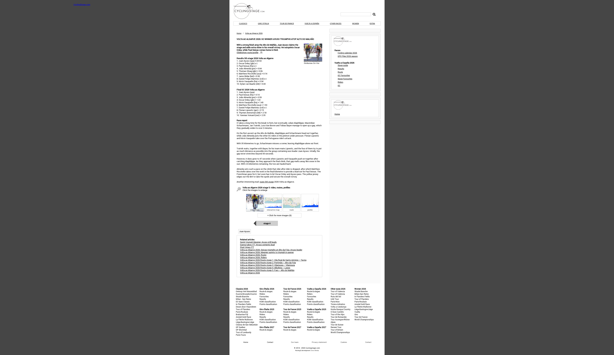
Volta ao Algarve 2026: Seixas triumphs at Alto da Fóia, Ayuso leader (271, 249)
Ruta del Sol (336, 296)
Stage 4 (267, 223)
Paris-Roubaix (242, 312)
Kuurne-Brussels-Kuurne (246, 294)
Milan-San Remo (361, 294)
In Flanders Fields (243, 304)
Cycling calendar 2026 (347, 53)
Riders (340, 82)
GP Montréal (241, 329)
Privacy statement (319, 342)
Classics (243, 23)
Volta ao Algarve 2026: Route (253, 254)
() (249, 52)
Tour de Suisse (337, 324)
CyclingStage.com (251, 11)
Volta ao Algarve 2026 (250, 272)
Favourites (264, 296)
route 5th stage (267, 181)
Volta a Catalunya (338, 306)
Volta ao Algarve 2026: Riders (253, 257)
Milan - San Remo (243, 299)
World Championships (340, 332)
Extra (372, 23)
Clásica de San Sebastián (247, 324)
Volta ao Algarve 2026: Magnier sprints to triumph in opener (267, 252)
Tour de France (287, 23)
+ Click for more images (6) (279, 215)
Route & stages (266, 291)
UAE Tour (335, 299)
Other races (335, 23)
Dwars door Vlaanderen (246, 306)
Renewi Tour (336, 327)
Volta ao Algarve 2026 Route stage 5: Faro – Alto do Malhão (267, 270)
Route (340, 72)
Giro (356, 314)
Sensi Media (315, 350)
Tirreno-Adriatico (338, 304)
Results (341, 68)
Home (239, 33)
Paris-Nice (335, 301)
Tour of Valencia (338, 291)
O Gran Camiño (337, 312)
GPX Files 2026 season (348, 56)
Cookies (344, 342)
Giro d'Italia (263, 23)
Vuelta (357, 312)
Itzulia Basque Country (340, 309)
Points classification (268, 304)
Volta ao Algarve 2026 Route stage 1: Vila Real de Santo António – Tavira (273, 260)
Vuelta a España (312, 23)
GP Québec (240, 327)
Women (355, 23)
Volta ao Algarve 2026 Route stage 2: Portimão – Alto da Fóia (268, 262)
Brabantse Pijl (242, 314)
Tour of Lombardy (243, 332)
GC (339, 85)
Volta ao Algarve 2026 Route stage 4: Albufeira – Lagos (265, 267)
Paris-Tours (241, 335)
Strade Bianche (242, 296)
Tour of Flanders (243, 309)
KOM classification (268, 301)
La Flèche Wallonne (244, 319)
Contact (368, 342)
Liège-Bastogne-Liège (245, 322)
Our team (295, 342)
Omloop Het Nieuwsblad (246, 291)
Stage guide (343, 65)
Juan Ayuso (244, 231)
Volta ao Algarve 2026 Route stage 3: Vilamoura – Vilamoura (267, 265)
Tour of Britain (337, 329)
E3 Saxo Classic (243, 301)
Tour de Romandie (338, 317)
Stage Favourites (345, 78)
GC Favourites (344, 75)
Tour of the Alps (337, 314)
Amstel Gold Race (243, 317)
